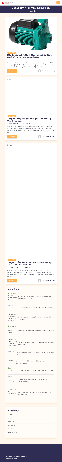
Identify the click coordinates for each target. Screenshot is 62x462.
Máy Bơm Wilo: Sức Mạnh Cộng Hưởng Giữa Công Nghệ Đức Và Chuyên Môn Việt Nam (29, 56)
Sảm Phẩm (12, 52)
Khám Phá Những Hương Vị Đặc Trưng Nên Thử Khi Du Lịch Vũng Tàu (35, 354)
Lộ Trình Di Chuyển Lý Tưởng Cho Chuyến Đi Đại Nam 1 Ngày (36, 308)
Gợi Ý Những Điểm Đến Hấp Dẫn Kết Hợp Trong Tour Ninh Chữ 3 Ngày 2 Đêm (36, 318)
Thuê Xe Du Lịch (13, 432)
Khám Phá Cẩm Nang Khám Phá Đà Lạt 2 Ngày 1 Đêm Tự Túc (36, 330)
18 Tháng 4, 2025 (13, 123)
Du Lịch (10, 418)
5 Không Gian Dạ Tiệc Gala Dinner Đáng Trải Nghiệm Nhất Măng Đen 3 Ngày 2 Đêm (35, 297)
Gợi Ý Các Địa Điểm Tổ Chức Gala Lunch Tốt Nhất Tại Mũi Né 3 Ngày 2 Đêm (36, 343)
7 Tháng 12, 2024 (13, 267)
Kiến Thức (11, 421)
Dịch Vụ (10, 414)
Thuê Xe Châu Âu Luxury (48, 71)
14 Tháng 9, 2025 (13, 60)
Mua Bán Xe (11, 425)
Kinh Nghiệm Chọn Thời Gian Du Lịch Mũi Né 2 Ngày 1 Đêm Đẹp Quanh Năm (34, 393)
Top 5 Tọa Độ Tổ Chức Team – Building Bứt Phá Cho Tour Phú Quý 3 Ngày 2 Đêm (34, 362)
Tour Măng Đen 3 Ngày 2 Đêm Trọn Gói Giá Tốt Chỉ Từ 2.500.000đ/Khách (32, 380)
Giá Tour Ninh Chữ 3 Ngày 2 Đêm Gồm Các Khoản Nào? (37, 370)
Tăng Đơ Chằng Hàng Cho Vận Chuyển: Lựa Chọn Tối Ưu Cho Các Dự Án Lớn (29, 263)
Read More (12, 71)
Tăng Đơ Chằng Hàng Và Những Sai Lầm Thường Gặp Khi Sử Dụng (29, 120)
